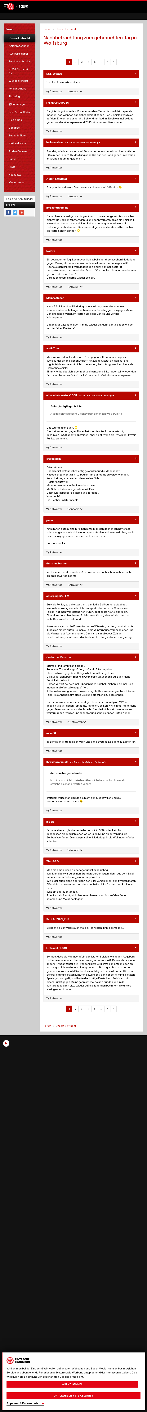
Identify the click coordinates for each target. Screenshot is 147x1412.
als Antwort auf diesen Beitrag (81, 142)
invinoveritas (54, 142)
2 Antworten (75, 721)
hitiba (50, 821)
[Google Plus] (21, 212)
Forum (23, 6)
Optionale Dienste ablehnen (73, 1395)
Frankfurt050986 (57, 102)
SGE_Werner (54, 73)
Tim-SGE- (52, 861)
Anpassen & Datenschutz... (24, 1403)
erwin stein (53, 458)
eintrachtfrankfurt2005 (61, 395)
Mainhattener (55, 297)
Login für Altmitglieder (19, 198)
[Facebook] (8, 212)
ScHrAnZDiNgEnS (57, 919)
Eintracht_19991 (56, 947)
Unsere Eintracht (66, 29)
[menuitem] (19, 38)
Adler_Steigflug (56, 178)
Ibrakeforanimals (57, 207)
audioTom (52, 348)
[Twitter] (15, 212)
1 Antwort (73, 91)
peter (49, 520)
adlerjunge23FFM (57, 595)
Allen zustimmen (72, 1384)
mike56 (51, 733)
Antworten (56, 91)
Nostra (50, 250)
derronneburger (56, 563)
